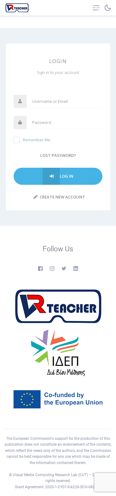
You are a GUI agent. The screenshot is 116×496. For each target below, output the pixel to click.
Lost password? (58, 155)
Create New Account (62, 197)
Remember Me (36, 140)
